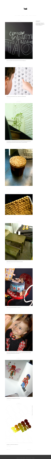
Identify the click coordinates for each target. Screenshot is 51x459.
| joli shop (18, 266)
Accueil (16, 15)
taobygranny (23, 15)
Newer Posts (8, 449)
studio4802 (19, 15)
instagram (27, 15)
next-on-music (34, 15)
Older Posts (29, 449)
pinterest (30, 15)
